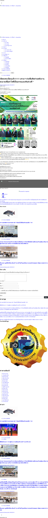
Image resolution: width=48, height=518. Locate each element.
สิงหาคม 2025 (5, 391)
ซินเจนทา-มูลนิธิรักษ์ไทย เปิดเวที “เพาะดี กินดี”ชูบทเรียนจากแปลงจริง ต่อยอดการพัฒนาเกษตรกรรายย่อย (21, 319)
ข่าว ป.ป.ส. (7, 44)
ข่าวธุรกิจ (7, 64)
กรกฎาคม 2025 (5, 392)
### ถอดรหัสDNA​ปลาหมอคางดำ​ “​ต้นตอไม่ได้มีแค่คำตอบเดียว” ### (16, 222)
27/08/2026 (11, 245)
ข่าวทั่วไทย (7, 61)
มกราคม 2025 (5, 401)
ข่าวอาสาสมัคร (8, 58)
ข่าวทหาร (4, 46)
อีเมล (1, 285)
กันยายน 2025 (5, 389)
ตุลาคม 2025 (4, 388)
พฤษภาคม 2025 (5, 395)
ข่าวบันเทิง (7, 63)
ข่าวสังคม (4, 60)
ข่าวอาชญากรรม (8, 45)
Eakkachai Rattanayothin (4, 84)
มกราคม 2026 (5, 383)
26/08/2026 (11, 267)
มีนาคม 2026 (5, 381)
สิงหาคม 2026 (5, 373)
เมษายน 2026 (5, 379)
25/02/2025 (11, 84)
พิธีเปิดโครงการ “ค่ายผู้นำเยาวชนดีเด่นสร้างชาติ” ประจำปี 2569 (13, 305)
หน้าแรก (4, 39)
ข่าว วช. (4, 52)
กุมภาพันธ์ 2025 (5, 400)
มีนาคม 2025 (5, 398)
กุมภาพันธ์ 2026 (5, 382)
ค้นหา (1, 295)
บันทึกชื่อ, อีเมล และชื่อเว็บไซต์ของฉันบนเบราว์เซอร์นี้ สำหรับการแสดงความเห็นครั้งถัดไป (19, 290)
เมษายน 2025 (5, 397)
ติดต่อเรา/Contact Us (6, 70)
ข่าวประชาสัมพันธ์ (6, 68)
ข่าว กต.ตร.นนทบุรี (8, 51)
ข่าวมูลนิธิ (7, 57)
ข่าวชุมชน (7, 67)
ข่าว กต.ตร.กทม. (8, 49)
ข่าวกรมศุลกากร (5, 54)
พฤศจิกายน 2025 (5, 386)
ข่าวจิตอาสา (4, 55)
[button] (24, 34)
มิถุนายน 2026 (5, 376)
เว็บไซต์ (1, 288)
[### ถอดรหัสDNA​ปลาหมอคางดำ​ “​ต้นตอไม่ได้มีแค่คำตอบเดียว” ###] (9, 217)
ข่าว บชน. (7, 42)
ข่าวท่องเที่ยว (7, 65)
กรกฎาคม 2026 (5, 375)
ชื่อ (1, 283)
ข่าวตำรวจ (4, 41)
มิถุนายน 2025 (5, 394)
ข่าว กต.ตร (4, 48)
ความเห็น (2, 281)
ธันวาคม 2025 (5, 385)
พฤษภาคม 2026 (5, 378)
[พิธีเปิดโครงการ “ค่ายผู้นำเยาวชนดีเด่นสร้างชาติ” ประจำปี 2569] (9, 435)
